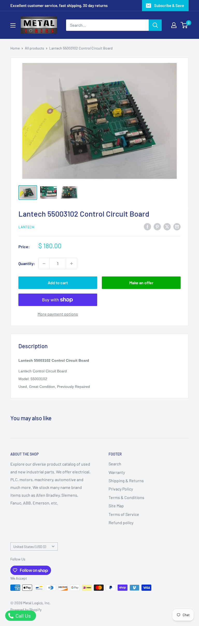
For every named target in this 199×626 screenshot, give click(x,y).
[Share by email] (177, 226)
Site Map (116, 505)
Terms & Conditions (126, 497)
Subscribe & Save (169, 5)
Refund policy (121, 522)
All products (34, 48)
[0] (184, 25)
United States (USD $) (29, 546)
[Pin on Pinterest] (157, 226)
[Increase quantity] (71, 263)
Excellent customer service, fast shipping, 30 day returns (59, 5)
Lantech (26, 227)
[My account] (173, 25)
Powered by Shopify (25, 609)
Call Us (23, 616)
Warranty (117, 472)
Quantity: (26, 263)
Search (115, 463)
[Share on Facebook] (147, 226)
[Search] (155, 25)
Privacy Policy (121, 488)
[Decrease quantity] (44, 263)
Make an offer (141, 282)
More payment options (58, 313)
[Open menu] (13, 25)
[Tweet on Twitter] (167, 226)
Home (15, 48)
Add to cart (58, 282)
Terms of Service (124, 514)
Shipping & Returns (126, 480)
